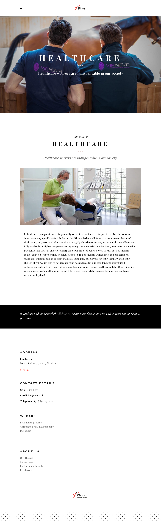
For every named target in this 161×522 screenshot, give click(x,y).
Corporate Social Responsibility (37, 426)
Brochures (26, 470)
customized (43, 258)
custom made (62, 258)
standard (29, 258)
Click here (63, 314)
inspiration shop (62, 266)
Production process (31, 422)
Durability (25, 430)
